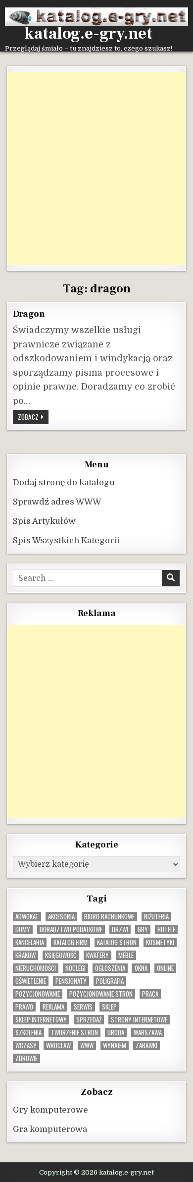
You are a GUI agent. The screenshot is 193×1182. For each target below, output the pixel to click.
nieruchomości (35, 968)
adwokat (27, 916)
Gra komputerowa (50, 1129)
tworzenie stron (74, 1032)
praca (150, 994)
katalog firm (70, 942)
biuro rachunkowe (109, 916)
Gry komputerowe (50, 1110)
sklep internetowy (41, 1019)
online (165, 968)
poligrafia (110, 981)
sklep (109, 1007)
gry (143, 929)
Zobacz (33, 416)
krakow (25, 955)
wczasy (26, 1045)
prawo (24, 1007)
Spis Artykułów (44, 521)
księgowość (61, 955)
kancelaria (29, 942)
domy (22, 929)
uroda (115, 1032)
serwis (83, 1007)
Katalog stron (117, 942)
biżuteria (156, 916)
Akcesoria (61, 916)
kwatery (97, 955)
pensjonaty (71, 981)
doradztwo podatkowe (71, 929)
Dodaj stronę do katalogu (64, 482)
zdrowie (26, 1058)
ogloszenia (110, 968)
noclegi (75, 968)
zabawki (146, 1045)
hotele (166, 929)
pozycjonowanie (37, 994)
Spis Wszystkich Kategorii (66, 540)
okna (141, 968)
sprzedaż (88, 1019)
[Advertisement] (96, 168)
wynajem (114, 1045)
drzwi (120, 929)
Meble (126, 955)
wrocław (58, 1045)
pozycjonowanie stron (101, 994)
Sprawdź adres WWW (57, 502)
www (87, 1045)
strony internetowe (139, 1019)
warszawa (148, 1032)
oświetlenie (30, 981)
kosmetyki (160, 942)
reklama (53, 1007)
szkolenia (28, 1032)
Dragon (29, 314)
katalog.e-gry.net (88, 33)
